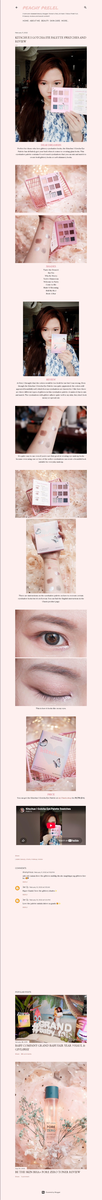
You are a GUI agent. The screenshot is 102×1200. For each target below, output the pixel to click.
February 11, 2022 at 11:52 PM (44, 872)
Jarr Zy (25, 887)
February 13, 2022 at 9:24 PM (39, 900)
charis (28, 859)
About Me (35, 21)
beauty (23, 859)
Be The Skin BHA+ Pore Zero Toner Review (47, 1172)
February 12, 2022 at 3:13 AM (39, 887)
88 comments (26, 1054)
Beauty (45, 21)
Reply (25, 882)
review (40, 859)
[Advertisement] (51, 967)
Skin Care (55, 21)
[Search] (85, 6)
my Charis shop (64, 798)
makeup (34, 859)
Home (26, 21)
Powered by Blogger (53, 1192)
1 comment (25, 1176)
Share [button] (17, 856)
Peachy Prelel (40, 7)
